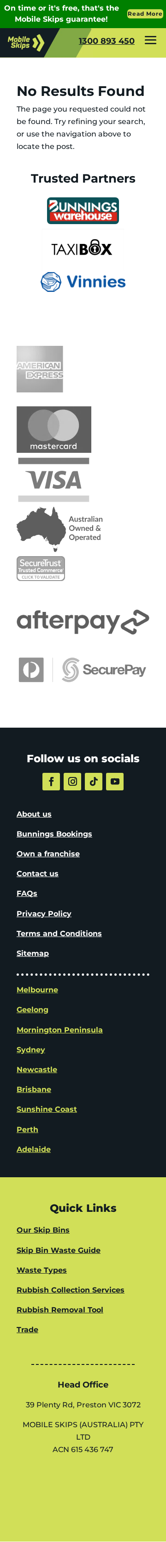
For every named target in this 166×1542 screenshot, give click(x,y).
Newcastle (37, 1069)
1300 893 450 (107, 41)
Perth (27, 1129)
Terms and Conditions (59, 933)
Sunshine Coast (47, 1109)
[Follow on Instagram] (72, 781)
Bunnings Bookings (54, 834)
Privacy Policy (44, 913)
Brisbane (34, 1089)
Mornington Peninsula (60, 1030)
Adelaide (34, 1149)
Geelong (32, 1009)
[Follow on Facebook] (51, 781)
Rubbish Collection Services (71, 1290)
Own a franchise (48, 853)
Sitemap (33, 953)
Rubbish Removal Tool (60, 1309)
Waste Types (42, 1270)
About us (34, 814)
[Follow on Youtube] (115, 781)
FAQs (27, 893)
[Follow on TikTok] (93, 781)
